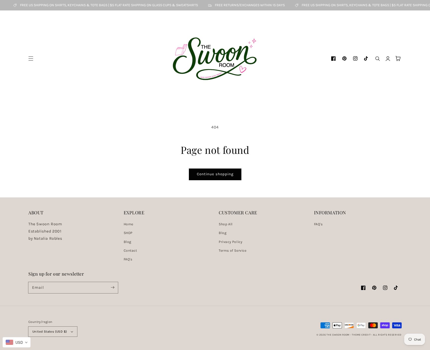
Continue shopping (215, 174)
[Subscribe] (112, 287)
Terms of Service (233, 250)
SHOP (128, 233)
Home (128, 224)
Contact (130, 250)
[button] (30, 58)
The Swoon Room (337, 334)
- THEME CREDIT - (361, 334)
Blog (127, 242)
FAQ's (128, 259)
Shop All (226, 224)
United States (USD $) (49, 331)
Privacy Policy (230, 242)
